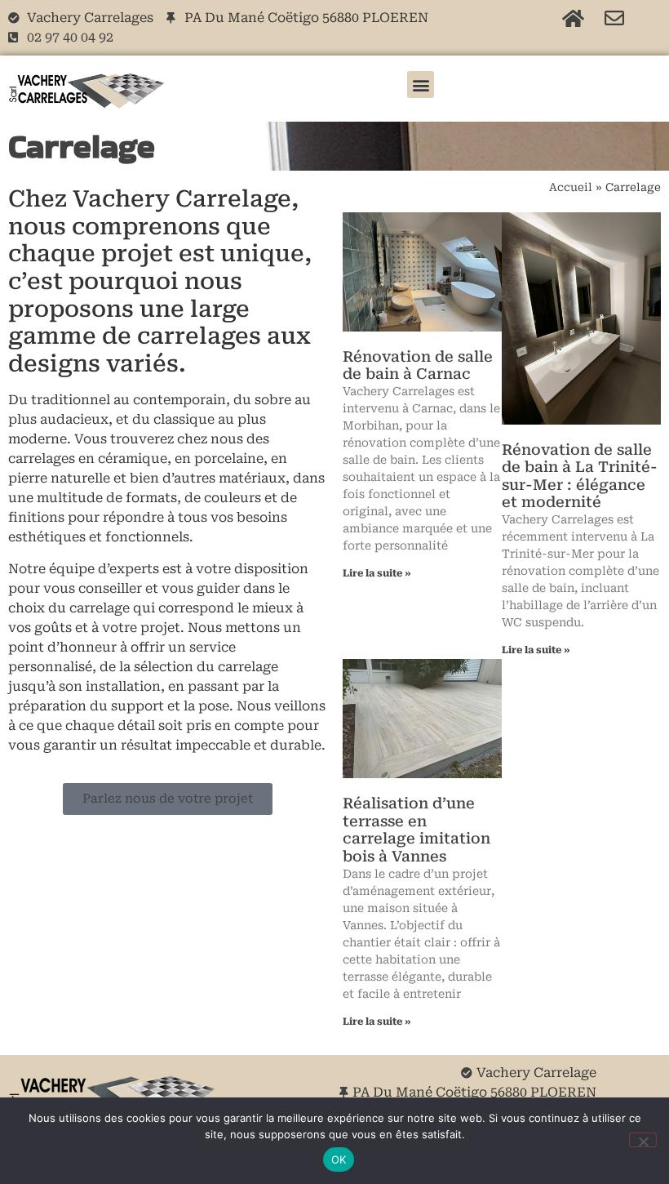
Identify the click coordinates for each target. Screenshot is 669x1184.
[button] (420, 84)
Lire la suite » (377, 573)
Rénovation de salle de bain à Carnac (418, 365)
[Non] (643, 1140)
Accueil (570, 187)
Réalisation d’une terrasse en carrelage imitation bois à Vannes (416, 830)
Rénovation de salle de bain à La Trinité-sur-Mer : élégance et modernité (580, 476)
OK (339, 1159)
